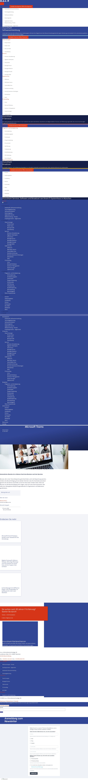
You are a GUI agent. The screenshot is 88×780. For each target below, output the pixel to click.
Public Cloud (10, 226)
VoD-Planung (10, 284)
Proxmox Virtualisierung (13, 233)
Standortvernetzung (12, 253)
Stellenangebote (9, 298)
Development (5, 206)
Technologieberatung (10, 209)
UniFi (8, 258)
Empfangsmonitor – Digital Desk (13, 218)
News (6, 309)
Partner (7, 302)
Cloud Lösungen (6, 39)
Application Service (9, 215)
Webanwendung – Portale (11, 217)
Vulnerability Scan (11, 251)
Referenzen (5, 311)
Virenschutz (10, 237)
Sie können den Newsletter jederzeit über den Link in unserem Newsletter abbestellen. (44, 768)
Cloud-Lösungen (11, 267)
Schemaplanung (11, 275)
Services (4, 53)
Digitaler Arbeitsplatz (12, 235)
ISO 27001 (7, 306)
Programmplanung (12, 280)
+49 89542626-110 (19, 659)
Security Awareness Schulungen (15, 255)
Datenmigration (9, 213)
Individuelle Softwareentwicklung (13, 207)
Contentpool (10, 278)
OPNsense (9, 247)
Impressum (3, 701)
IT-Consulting (5, 99)
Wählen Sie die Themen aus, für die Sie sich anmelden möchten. (42, 756)
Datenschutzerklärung (36, 767)
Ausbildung (7, 300)
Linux (8, 262)
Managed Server (11, 238)
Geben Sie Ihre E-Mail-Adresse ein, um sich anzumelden (42, 731)
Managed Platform (11, 240)
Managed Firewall (11, 242)
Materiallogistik (11, 291)
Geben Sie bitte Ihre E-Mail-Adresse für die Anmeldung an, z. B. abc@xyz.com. (42, 736)
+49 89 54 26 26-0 (7, 659)
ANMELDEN (34, 773)
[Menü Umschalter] (2, 3)
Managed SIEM (10, 244)
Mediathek (7, 307)
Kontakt (4, 313)
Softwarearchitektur (10, 211)
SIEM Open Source (11, 249)
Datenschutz (10, 701)
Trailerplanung (10, 286)
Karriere (7, 296)
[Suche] (1, 712)
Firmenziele (8, 304)
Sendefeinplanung (11, 287)
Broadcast (4, 271)
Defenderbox (10, 257)
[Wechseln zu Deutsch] (4, 203)
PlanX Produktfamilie (7, 160)
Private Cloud (10, 224)
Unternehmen (5, 295)
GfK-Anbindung (11, 289)
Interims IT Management (13, 266)
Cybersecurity (5, 76)
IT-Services (5, 220)
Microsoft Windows (12, 264)
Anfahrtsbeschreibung (5, 656)
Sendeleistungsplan (12, 277)
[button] (44, 315)
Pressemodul (10, 282)
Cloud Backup (10, 229)
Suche (1, 707)
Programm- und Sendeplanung (10, 128)
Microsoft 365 (10, 227)
